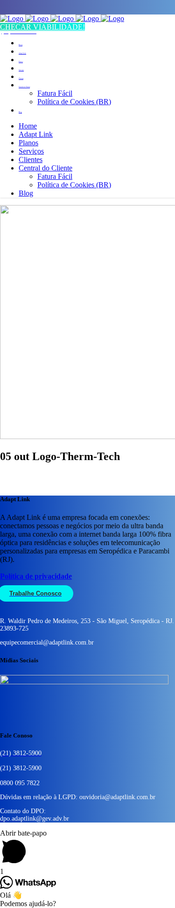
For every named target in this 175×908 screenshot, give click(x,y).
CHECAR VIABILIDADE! (42, 27)
